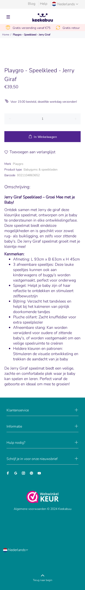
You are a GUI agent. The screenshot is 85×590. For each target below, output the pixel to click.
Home (5, 34)
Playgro (18, 164)
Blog (31, 3)
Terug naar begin (42, 580)
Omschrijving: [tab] (17, 187)
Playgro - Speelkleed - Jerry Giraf (31, 34)
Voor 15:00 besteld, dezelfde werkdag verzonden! (43, 102)
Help (43, 3)
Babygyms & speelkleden (41, 169)
